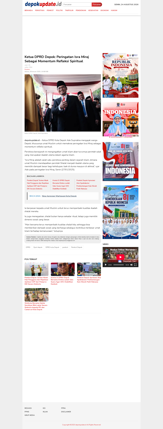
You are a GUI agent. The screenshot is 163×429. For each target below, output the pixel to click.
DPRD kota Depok (52, 247)
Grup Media (30, 415)
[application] (120, 257)
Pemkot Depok (76, 247)
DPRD (28, 247)
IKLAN (45, 412)
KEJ (44, 408)
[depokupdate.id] (43, 4)
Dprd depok (38, 247)
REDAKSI (28, 408)
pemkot (65, 247)
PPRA (63, 408)
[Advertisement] (81, 33)
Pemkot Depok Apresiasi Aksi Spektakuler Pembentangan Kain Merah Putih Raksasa (89, 279)
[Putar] (106, 265)
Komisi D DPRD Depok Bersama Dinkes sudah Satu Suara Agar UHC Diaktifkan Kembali (62, 280)
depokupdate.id (32, 140)
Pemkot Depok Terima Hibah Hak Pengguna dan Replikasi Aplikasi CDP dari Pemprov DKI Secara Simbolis (36, 280)
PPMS (27, 412)
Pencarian (97, 4)
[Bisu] (131, 265)
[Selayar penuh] (135, 265)
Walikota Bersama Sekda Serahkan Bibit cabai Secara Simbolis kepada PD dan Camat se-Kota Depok (36, 306)
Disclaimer (66, 412)
